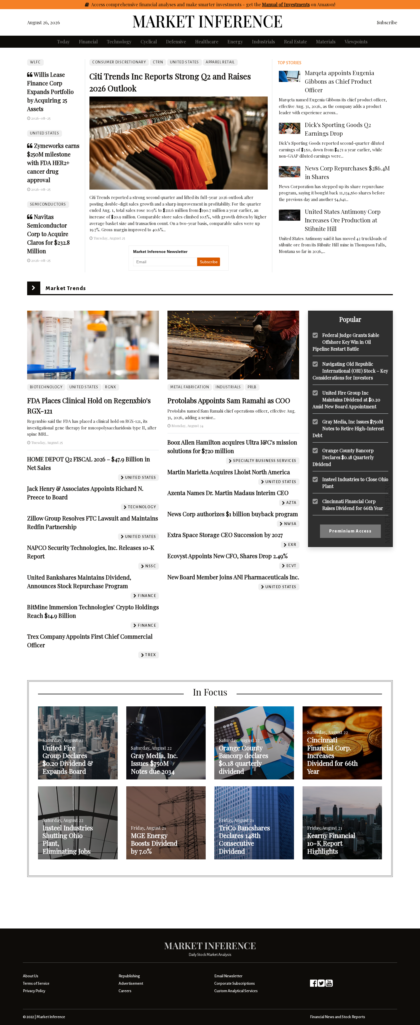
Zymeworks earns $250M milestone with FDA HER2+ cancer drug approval (53, 163)
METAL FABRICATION (189, 387)
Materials (325, 42)
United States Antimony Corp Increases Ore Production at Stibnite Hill (343, 220)
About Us (30, 976)
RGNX (110, 387)
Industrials (263, 42)
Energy (235, 42)
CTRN (158, 62)
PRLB (252, 387)
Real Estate (295, 42)
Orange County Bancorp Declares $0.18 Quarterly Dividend (343, 457)
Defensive (176, 42)
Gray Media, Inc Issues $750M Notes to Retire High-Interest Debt (348, 428)
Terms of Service (36, 983)
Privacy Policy (34, 991)
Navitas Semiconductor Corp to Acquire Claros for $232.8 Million (48, 234)
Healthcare (206, 42)
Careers (125, 991)
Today (63, 42)
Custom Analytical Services (236, 991)
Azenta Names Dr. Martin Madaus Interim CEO (228, 493)
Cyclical (149, 42)
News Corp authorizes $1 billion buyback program (232, 514)
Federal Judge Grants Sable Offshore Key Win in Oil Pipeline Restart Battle (346, 341)
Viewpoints (356, 42)
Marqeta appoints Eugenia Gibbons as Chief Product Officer (339, 81)
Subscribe (387, 22)
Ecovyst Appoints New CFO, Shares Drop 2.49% (227, 556)
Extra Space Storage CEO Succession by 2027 (225, 534)
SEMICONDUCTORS (48, 204)
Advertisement (131, 983)
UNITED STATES (44, 133)
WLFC (35, 62)
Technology (119, 42)
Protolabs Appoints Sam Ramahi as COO (228, 400)
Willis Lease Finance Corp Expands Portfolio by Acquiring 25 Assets (50, 91)
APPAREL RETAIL (220, 62)
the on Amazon (294, 4)
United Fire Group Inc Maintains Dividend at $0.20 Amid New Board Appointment (346, 399)
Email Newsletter (228, 976)
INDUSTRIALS (228, 387)
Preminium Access (350, 531)
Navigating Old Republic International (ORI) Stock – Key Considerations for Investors (350, 370)
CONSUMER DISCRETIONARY (119, 62)
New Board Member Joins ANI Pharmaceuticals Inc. (233, 577)
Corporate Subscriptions (234, 983)
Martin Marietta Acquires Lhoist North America (228, 472)
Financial (88, 42)
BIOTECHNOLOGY (46, 387)
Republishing (129, 976)
